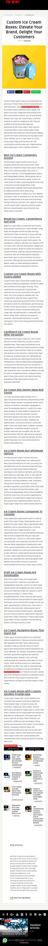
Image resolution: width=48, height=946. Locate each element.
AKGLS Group (19, 940)
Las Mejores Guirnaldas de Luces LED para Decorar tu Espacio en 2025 (15, 933)
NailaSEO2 (5, 929)
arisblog (37, 765)
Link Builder (27, 41)
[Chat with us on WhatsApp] (5, 941)
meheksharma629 (17, 799)
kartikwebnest (18, 781)
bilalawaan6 (17, 767)
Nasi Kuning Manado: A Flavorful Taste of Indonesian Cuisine (38, 759)
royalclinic (17, 815)
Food (19, 746)
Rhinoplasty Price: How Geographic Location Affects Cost (16, 809)
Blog (7, 921)
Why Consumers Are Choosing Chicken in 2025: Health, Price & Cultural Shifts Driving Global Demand (38, 815)
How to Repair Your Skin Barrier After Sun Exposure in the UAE (17, 791)
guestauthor (38, 783)
